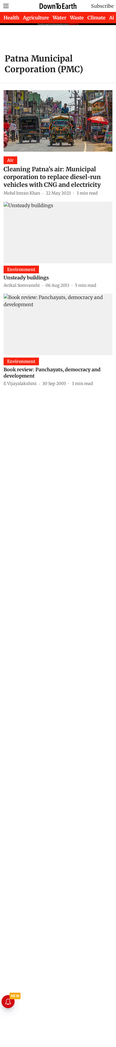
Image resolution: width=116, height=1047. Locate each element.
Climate (96, 18)
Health (11, 18)
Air (112, 18)
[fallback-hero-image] (58, 121)
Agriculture (36, 18)
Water (59, 18)
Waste (77, 18)
